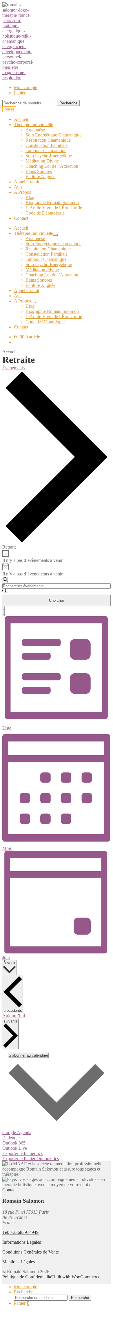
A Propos (22, 192)
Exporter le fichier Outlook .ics (30, 1158)
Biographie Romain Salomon (52, 202)
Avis (18, 186)
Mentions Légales (18, 1261)
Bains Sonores (38, 171)
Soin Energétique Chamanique (53, 134)
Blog (29, 197)
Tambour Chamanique (45, 150)
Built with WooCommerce (76, 1276)
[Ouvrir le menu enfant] (55, 235)
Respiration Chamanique (48, 140)
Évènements (13, 367)
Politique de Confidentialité (27, 1276)
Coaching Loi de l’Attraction (51, 166)
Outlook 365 (13, 1142)
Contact (21, 218)
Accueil (21, 119)
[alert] (56, 556)
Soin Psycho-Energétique (48, 155)
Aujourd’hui (13, 1015)
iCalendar (11, 1137)
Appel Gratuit (26, 181)
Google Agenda (16, 1132)
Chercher (56, 600)
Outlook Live (14, 1148)
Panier (19, 92)
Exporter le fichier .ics (22, 1153)
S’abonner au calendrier (28, 1055)
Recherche (68, 103)
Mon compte (25, 87)
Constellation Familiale (46, 145)
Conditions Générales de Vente (30, 1251)
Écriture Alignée (40, 176)
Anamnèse (35, 129)
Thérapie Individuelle (33, 124)
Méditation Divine (42, 160)
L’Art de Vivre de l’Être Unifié (53, 207)
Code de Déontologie (45, 213)
